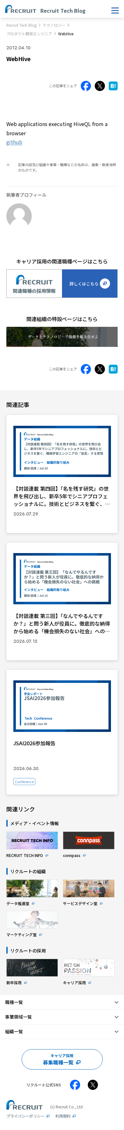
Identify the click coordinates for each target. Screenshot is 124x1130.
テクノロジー (54, 25)
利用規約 (63, 1116)
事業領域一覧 (18, 1017)
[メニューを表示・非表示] (115, 10)
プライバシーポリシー (25, 1116)
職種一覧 (14, 1002)
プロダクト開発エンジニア (29, 33)
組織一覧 (14, 1031)
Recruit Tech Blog (21, 25)
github (14, 142)
